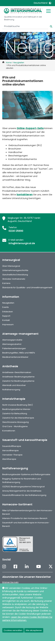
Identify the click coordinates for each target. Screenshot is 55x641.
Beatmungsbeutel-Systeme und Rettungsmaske (26, 474)
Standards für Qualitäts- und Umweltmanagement (27, 287)
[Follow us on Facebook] (15, 567)
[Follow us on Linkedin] (27, 567)
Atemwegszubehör (12, 344)
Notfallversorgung (11, 389)
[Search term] (49, 26)
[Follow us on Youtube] (38, 567)
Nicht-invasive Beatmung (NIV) (17, 404)
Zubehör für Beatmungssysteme (18, 381)
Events (5, 307)
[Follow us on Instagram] (4, 567)
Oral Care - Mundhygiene (15, 426)
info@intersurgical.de (22, 243)
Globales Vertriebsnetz (13, 278)
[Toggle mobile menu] (48, 10)
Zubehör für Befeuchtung (14, 413)
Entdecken (7, 311)
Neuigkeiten (8, 302)
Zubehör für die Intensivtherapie (18, 417)
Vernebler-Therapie (12, 454)
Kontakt (6, 320)
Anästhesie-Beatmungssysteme (18, 376)
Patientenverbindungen (14, 348)
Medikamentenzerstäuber (15, 357)
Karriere (6, 283)
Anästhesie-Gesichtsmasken (16, 372)
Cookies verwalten (13, 630)
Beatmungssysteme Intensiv (16, 409)
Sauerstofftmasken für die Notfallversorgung (24, 495)
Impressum (8, 324)
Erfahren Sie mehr (10, 582)
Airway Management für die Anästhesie (21, 490)
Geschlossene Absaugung (15, 422)
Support (6, 315)
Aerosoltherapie (10, 450)
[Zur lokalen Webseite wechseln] (50, 2)
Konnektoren (8, 430)
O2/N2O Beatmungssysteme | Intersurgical (23, 486)
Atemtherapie (9, 459)
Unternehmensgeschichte (15, 270)
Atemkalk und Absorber (14, 385)
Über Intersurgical (11, 266)
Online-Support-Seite (30, 128)
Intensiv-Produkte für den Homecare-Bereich (24, 518)
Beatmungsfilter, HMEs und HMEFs (18, 352)
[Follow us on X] (51, 567)
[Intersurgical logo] (23, 10)
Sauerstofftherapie (11, 446)
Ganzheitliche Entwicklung (15, 274)
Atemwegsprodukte (12, 339)
